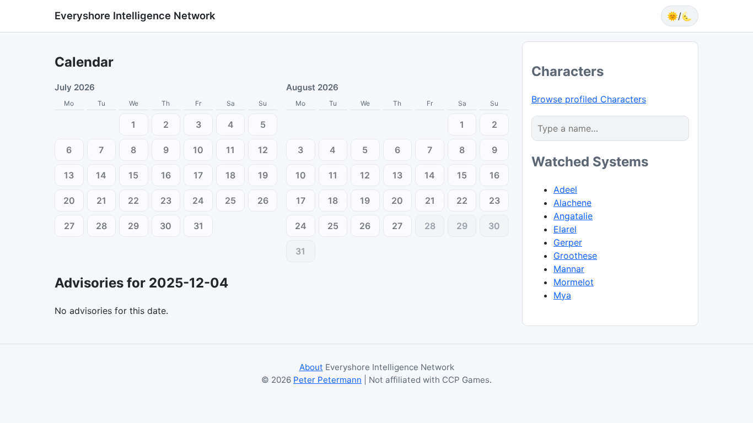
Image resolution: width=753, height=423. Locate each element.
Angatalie (573, 215)
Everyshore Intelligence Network (135, 15)
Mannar (568, 268)
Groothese (575, 255)
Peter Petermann (327, 380)
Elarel (565, 229)
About (311, 367)
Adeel (565, 189)
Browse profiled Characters (588, 99)
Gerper (567, 242)
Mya (562, 295)
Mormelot (573, 282)
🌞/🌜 (679, 15)
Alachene (572, 202)
